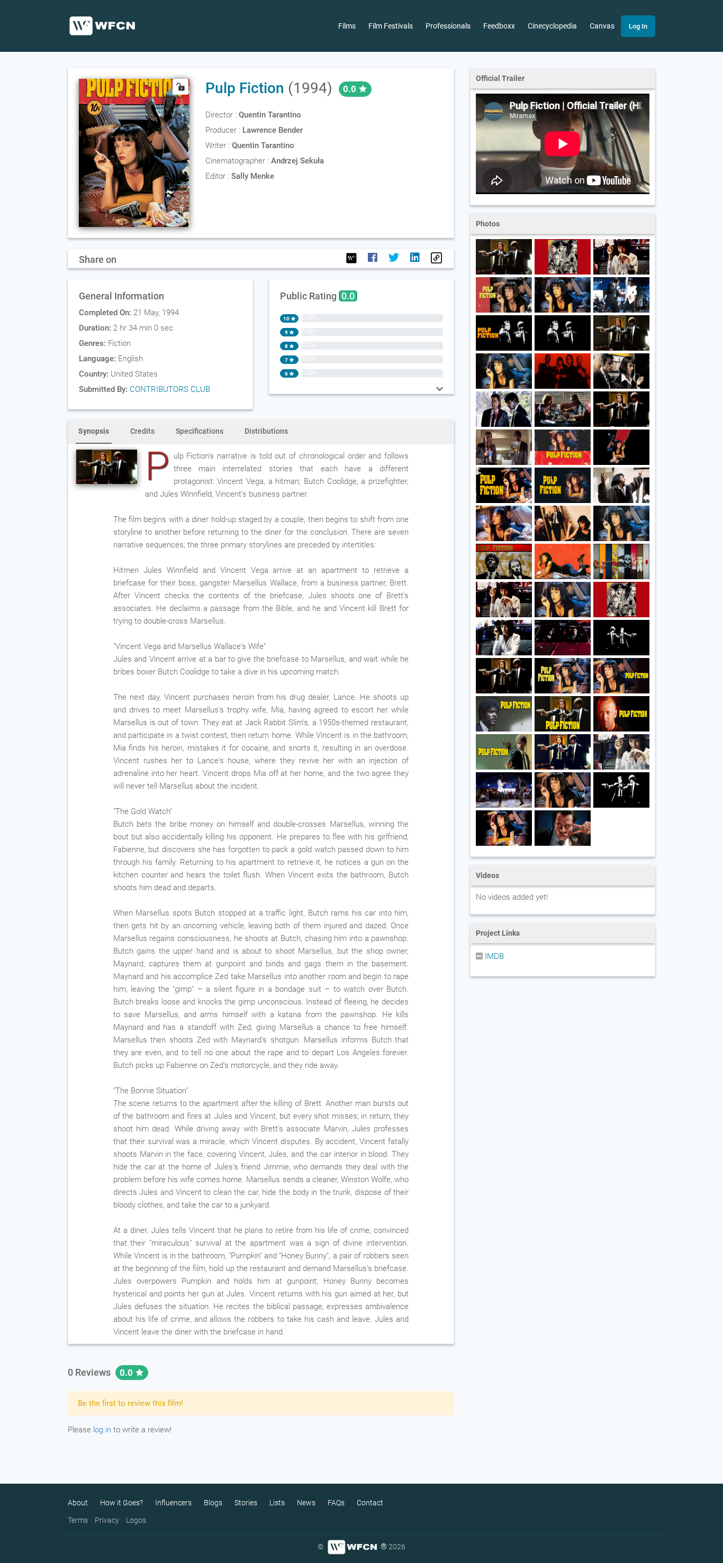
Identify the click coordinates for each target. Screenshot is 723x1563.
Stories (245, 1502)
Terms (78, 1520)
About (78, 1502)
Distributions (266, 431)
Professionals (448, 26)
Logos (136, 1520)
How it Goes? (121, 1502)
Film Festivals (390, 26)
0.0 (127, 1372)
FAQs (336, 1502)
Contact (370, 1502)
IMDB (493, 956)
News (306, 1502)
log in (102, 1429)
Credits (142, 431)
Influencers (173, 1502)
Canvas (602, 26)
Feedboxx (499, 26)
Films (347, 26)
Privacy (107, 1520)
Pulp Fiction (244, 88)
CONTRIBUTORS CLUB (170, 389)
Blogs (213, 1502)
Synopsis (93, 431)
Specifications (199, 431)
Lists (277, 1502)
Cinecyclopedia (552, 26)
